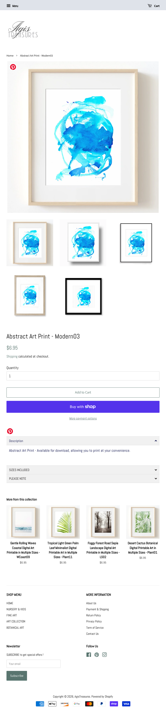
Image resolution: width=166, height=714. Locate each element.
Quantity (12, 367)
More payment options (83, 418)
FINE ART (11, 615)
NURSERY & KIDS (16, 609)
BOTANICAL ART (15, 628)
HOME (9, 603)
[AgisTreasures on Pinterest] (96, 655)
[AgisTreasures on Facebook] (88, 655)
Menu (15, 6)
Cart (156, 6)
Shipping (12, 356)
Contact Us (92, 634)
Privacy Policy (94, 621)
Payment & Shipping (97, 609)
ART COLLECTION (15, 621)
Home (9, 55)
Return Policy (93, 615)
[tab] (83, 440)
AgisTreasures (82, 696)
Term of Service (95, 628)
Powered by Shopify (102, 696)
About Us (91, 603)
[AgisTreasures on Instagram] (104, 655)
